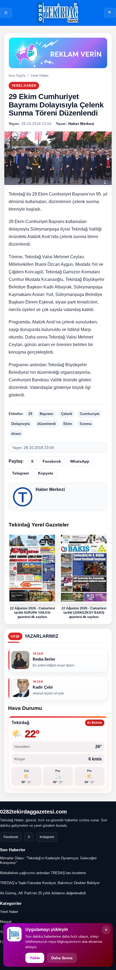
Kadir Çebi (43, 687)
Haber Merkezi (50, 489)
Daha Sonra (62, 958)
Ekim (67, 424)
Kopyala (45, 473)
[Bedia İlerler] (20, 660)
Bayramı (46, 414)
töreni (16, 434)
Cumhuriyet (89, 414)
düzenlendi (46, 424)
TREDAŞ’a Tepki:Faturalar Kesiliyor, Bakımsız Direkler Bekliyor (50, 883)
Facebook (52, 461)
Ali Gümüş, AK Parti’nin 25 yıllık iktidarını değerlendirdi (43, 893)
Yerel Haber (39, 76)
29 (30, 414)
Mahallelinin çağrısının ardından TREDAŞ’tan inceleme (43, 873)
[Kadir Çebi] (20, 688)
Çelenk (66, 414)
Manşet (6, 922)
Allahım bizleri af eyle (48, 693)
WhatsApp (79, 461)
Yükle (35, 958)
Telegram (20, 473)
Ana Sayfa (17, 76)
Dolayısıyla (20, 424)
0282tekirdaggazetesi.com (33, 812)
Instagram (47, 837)
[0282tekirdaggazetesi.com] (58, 13)
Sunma (85, 424)
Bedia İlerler (44, 659)
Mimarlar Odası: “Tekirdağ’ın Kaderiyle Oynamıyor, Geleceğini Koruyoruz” (48, 860)
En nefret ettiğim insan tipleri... (55, 665)
